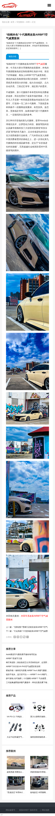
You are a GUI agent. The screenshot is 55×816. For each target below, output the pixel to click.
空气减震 (40, 64)
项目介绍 (12, 56)
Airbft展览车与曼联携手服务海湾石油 (21, 654)
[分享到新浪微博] (14, 637)
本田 (28, 22)
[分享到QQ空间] (18, 637)
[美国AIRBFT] (10, 5)
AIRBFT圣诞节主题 (14, 658)
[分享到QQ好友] (21, 637)
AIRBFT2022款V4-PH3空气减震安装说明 (23, 666)
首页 (12, 22)
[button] (49, 5)
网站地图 (45, 810)
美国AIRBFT (24, 810)
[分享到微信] (24, 637)
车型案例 (20, 22)
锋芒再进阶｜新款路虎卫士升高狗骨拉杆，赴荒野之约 (28, 662)
